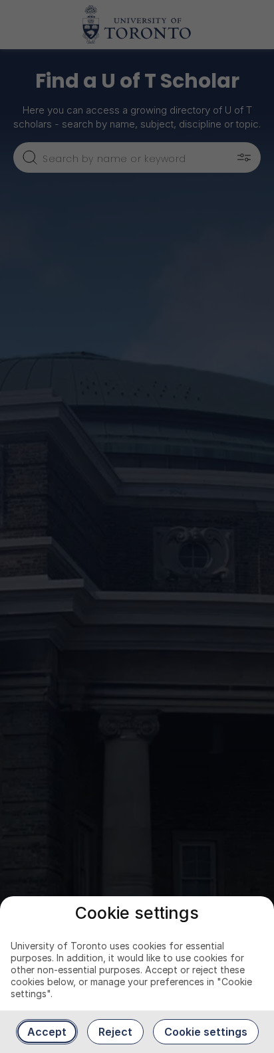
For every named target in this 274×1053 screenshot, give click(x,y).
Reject (115, 1031)
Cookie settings (205, 1031)
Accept (47, 1031)
